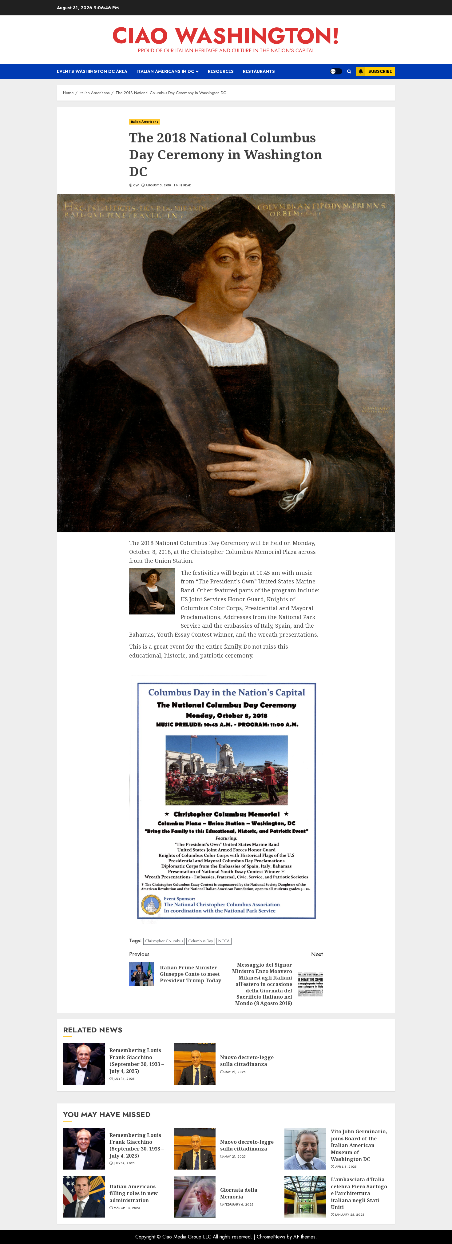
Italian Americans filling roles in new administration (133, 1193)
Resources (221, 71)
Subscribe (380, 71)
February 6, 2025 (238, 1204)
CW (136, 185)
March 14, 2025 (127, 1208)
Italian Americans (144, 121)
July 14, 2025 (124, 1079)
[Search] (349, 72)
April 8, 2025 (346, 1167)
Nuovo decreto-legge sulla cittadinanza (247, 1060)
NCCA (224, 941)
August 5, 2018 (158, 185)
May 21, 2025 (235, 1072)
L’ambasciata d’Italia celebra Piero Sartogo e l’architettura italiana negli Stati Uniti (359, 1193)
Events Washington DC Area (92, 71)
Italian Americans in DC (165, 71)
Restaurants (259, 71)
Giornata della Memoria (238, 1193)
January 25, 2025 (349, 1215)
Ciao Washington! (226, 36)
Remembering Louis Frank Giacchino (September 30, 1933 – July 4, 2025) (136, 1060)
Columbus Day (200, 941)
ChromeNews (271, 1236)
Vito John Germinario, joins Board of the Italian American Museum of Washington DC (359, 1145)
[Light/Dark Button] (336, 71)
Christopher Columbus (164, 941)
